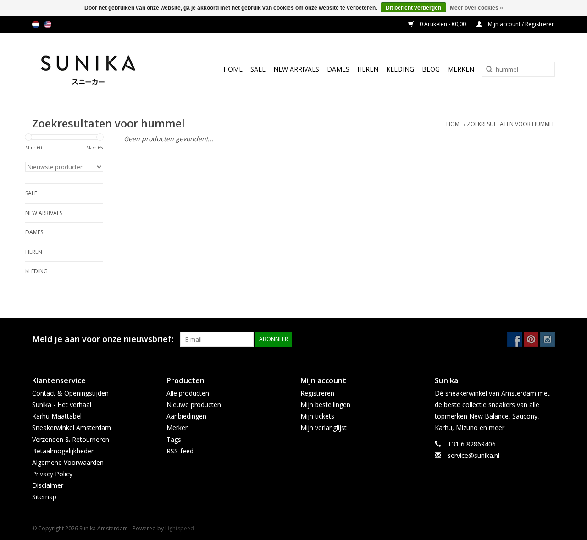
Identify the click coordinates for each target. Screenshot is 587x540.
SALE (258, 69)
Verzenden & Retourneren (70, 439)
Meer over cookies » (476, 8)
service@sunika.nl (473, 455)
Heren (367, 69)
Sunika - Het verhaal (61, 404)
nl (35, 24)
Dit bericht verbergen (413, 8)
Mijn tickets (317, 416)
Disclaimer (47, 485)
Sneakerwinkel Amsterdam (71, 427)
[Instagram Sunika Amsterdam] (547, 339)
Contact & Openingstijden (70, 393)
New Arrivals (296, 69)
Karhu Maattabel (57, 416)
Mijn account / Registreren (521, 24)
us (47, 24)
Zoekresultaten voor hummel (511, 124)
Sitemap (44, 496)
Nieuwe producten (193, 404)
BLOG (431, 69)
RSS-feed (180, 450)
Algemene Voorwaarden (68, 462)
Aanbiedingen (186, 416)
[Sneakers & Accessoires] (98, 69)
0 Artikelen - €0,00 (442, 24)
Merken (461, 69)
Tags (173, 439)
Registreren (317, 393)
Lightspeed (179, 528)
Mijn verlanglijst (323, 427)
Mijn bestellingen (325, 404)
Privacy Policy (52, 473)
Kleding (400, 69)
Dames (338, 69)
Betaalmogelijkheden (63, 450)
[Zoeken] (486, 69)
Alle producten (187, 393)
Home (233, 69)
